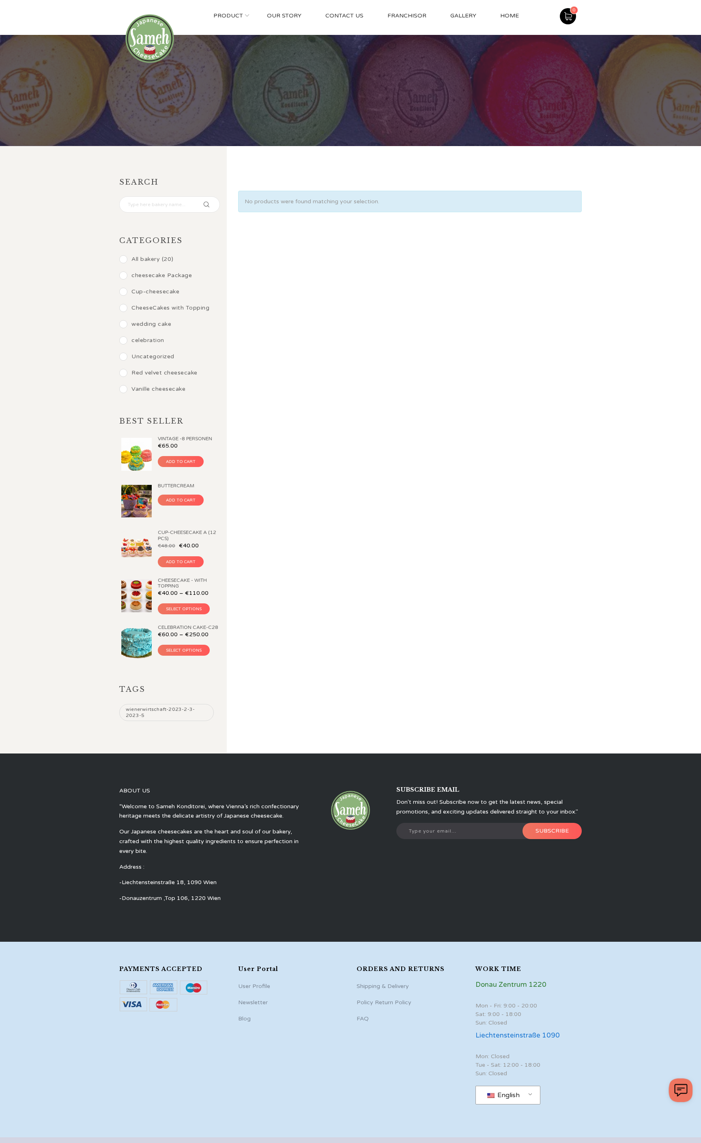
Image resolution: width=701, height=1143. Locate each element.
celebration (147, 340)
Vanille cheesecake (158, 388)
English (508, 1095)
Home (509, 15)
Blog (244, 1018)
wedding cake (151, 324)
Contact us (344, 15)
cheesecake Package (161, 275)
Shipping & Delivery (383, 986)
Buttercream (176, 486)
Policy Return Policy (384, 1002)
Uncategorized (152, 356)
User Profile (254, 986)
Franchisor (406, 15)
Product (228, 15)
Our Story (284, 15)
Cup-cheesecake (155, 291)
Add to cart (181, 461)
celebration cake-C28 (188, 627)
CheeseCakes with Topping (170, 307)
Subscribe (552, 830)
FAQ (363, 1018)
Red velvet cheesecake (164, 372)
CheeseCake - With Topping (182, 583)
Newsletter (253, 1002)
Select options (184, 609)
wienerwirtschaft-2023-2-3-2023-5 (160, 712)
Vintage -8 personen (185, 438)
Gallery (463, 15)
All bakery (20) (152, 259)
